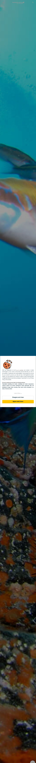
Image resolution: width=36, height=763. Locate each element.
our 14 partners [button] (19, 370)
